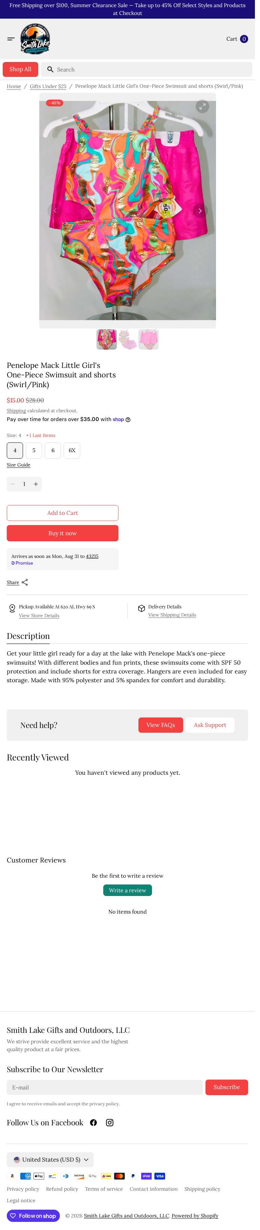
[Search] (48, 69)
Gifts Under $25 (48, 86)
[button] (10, 39)
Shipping (16, 411)
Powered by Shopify (195, 1215)
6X (74, 452)
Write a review (127, 890)
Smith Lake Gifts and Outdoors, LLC (126, 1215)
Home (14, 86)
